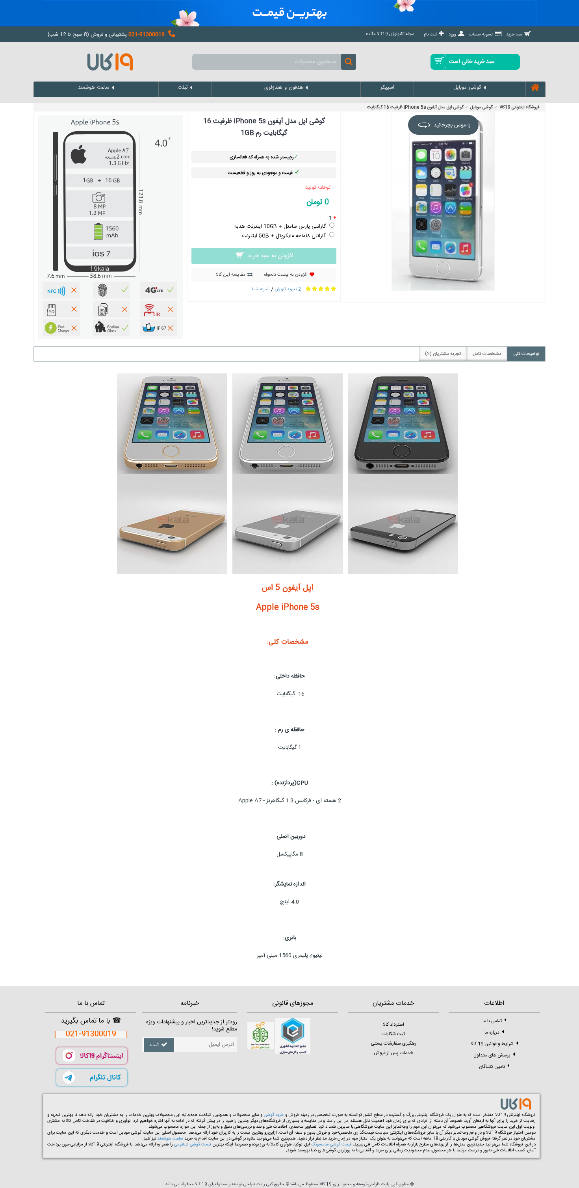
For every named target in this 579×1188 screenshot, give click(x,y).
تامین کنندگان (492, 1067)
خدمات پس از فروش (393, 1052)
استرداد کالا (393, 1024)
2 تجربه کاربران (288, 289)
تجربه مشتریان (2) (443, 354)
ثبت (154, 1045)
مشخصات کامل (487, 354)
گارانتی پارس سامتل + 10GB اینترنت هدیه (280, 226)
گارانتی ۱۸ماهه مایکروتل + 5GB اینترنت (284, 236)
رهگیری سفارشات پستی (393, 1043)
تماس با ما (492, 1021)
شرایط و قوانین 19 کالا (492, 1044)
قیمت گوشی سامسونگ (331, 1144)
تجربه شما (260, 289)
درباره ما (491, 1032)
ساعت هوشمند (170, 1138)
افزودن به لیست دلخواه (286, 274)
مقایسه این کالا (230, 274)
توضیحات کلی (526, 354)
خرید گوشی (274, 1115)
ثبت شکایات (393, 1034)
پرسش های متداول (491, 1055)
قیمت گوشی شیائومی (192, 1144)
